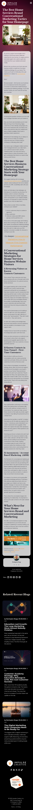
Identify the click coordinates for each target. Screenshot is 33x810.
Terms (13, 807)
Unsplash (22, 548)
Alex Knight (16, 548)
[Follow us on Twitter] (16, 770)
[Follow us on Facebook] (11, 770)
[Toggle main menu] (31, 3)
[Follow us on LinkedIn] (14, 770)
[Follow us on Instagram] (19, 770)
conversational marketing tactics (12, 181)
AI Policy (18, 807)
